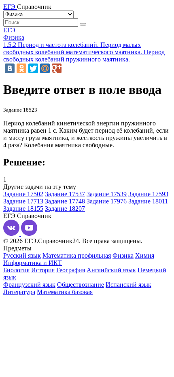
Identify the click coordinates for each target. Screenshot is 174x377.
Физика (13, 37)
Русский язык (22, 255)
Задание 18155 (23, 208)
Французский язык (29, 284)
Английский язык (111, 270)
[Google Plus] (57, 68)
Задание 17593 (148, 194)
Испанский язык (128, 284)
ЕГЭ (9, 30)
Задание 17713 (23, 201)
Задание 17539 (107, 194)
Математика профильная (76, 255)
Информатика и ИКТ (32, 262)
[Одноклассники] (21, 68)
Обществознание (80, 284)
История (43, 270)
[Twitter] (33, 68)
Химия (144, 255)
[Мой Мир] (45, 68)
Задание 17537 (65, 194)
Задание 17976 (107, 201)
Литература (19, 291)
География (70, 270)
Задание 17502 (23, 194)
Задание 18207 (65, 208)
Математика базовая (65, 291)
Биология (16, 270)
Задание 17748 (65, 201)
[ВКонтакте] (10, 68)
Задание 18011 (148, 201)
